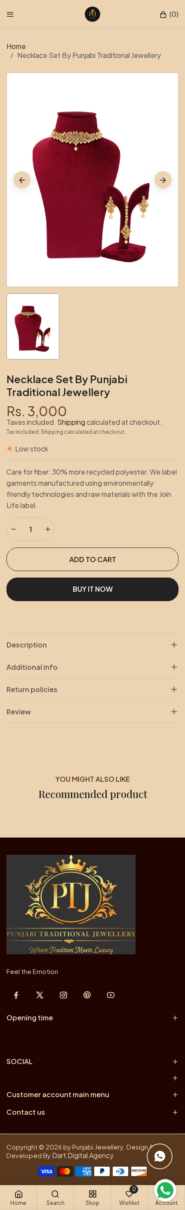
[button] (169, 14)
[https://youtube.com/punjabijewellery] (110, 994)
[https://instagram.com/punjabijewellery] (63, 994)
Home (16, 46)
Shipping (71, 422)
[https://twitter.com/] (39, 994)
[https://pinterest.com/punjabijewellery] (87, 994)
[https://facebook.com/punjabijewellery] (16, 994)
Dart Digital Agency (83, 1155)
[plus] (47, 529)
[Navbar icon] (10, 14)
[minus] (13, 529)
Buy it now (93, 588)
